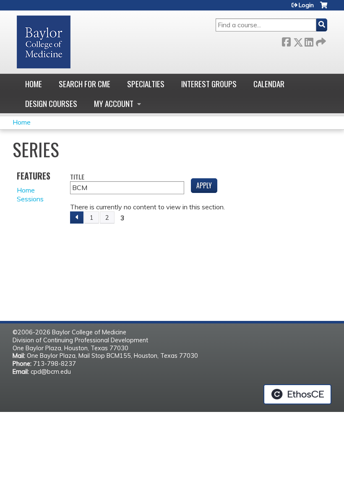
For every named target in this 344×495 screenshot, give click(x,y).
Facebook (286, 40)
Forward (320, 40)
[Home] (43, 41)
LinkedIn (309, 40)
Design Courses (51, 103)
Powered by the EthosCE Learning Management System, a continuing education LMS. (297, 394)
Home (33, 84)
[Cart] (323, 8)
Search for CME (84, 84)
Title (77, 177)
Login (306, 5)
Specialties (145, 84)
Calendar (268, 84)
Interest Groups (209, 84)
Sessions (30, 199)
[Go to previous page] (76, 217)
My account (113, 103)
